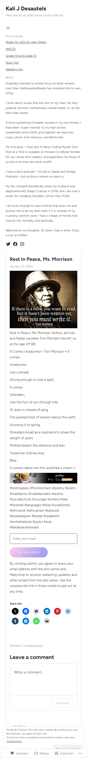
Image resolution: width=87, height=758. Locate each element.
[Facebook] (15, 244)
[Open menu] (8, 28)
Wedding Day (14, 69)
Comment (62, 703)
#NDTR (11, 49)
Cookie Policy (14, 741)
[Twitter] (8, 244)
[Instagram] (22, 244)
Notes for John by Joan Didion (26, 42)
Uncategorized (33, 646)
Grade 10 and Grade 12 (21, 56)
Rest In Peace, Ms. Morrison (41, 259)
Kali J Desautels (26, 8)
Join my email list (28, 552)
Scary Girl (12, 62)
